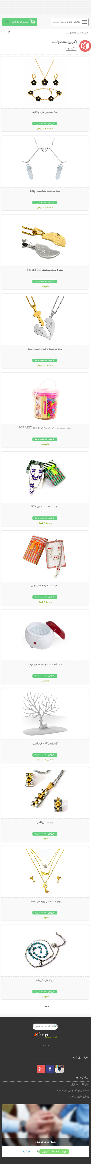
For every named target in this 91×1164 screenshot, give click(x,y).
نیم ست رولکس (45, 822)
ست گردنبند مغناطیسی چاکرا (45, 191)
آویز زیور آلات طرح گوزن (45, 743)
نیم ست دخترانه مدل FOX (45, 507)
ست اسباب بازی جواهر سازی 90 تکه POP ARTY (45, 428)
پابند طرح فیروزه (44, 980)
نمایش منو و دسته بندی (66, 21)
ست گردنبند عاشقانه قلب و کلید (45, 349)
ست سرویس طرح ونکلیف (45, 112)
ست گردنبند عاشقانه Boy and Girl (45, 270)
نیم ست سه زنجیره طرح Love (45, 901)
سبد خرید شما (20, 21)
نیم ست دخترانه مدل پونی (45, 585)
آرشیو (71, 48)
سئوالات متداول (80, 1084)
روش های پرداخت (79, 1096)
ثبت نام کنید (29, 1151)
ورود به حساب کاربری (54, 1151)
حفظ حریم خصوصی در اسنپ (73, 1090)
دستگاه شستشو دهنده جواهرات (45, 664)
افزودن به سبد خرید (45, 123)
